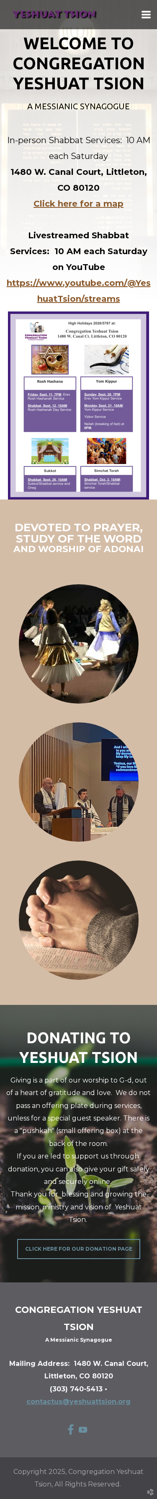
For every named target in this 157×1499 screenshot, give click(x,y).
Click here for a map (78, 204)
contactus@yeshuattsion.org (78, 1402)
